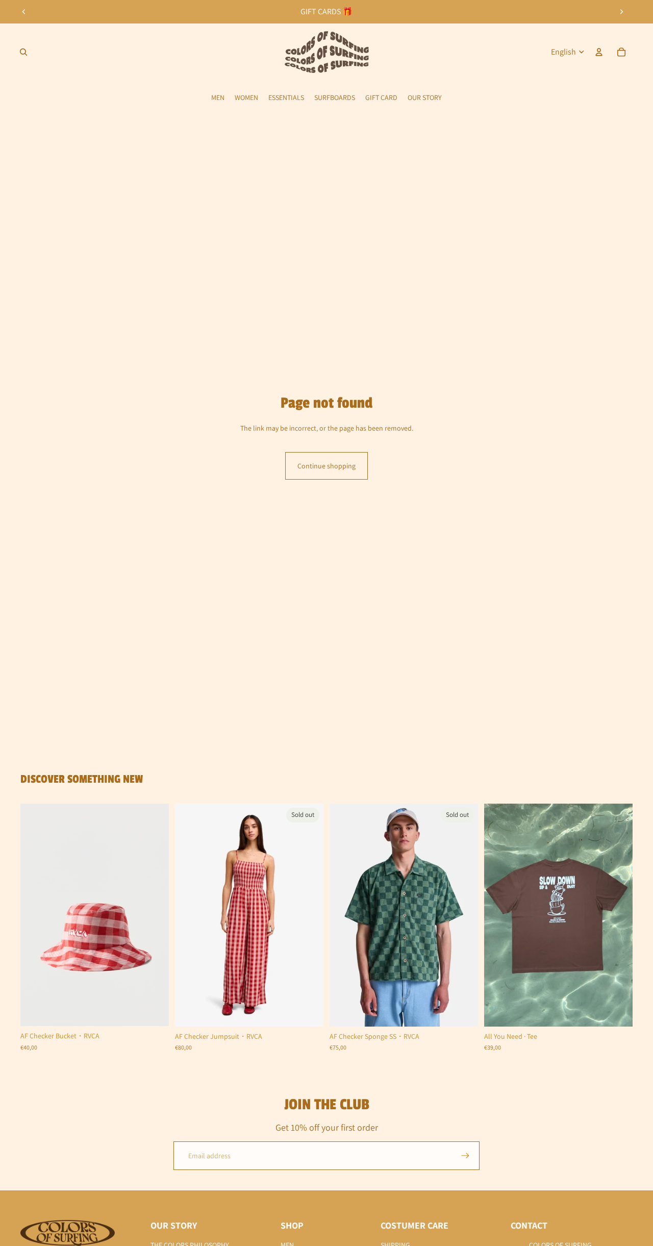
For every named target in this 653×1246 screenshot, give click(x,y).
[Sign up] (465, 1155)
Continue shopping (326, 465)
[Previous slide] (24, 12)
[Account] (599, 52)
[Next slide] (621, 12)
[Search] (23, 52)
